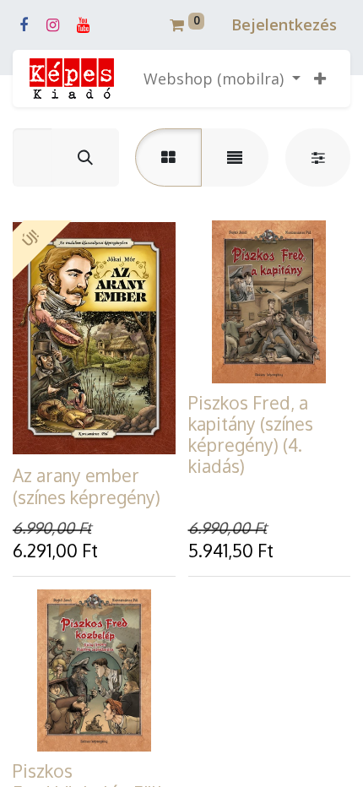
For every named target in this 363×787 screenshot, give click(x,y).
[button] (320, 79)
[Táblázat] (168, 157)
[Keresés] (85, 157)
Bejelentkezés (284, 24)
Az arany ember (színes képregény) (86, 485)
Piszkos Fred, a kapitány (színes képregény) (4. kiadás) (250, 434)
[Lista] (234, 157)
